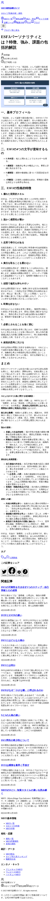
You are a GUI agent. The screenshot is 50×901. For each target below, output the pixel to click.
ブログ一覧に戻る (11, 30)
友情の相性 (11, 844)
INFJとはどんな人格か (13, 640)
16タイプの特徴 (12, 826)
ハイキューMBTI (13, 875)
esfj (5, 558)
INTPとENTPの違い (11, 615)
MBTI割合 (10, 854)
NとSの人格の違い (10, 715)
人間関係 (13, 558)
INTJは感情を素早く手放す (15, 765)
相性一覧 (10, 839)
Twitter (4, 575)
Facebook (11, 575)
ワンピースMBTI (13, 872)
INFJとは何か (8, 665)
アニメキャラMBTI (14, 869)
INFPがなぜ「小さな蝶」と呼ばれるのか (22, 690)
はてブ (25, 575)
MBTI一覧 (10, 823)
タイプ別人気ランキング (16, 857)
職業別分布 (11, 859)
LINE (19, 575)
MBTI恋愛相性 (12, 841)
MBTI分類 (10, 828)
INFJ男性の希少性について (15, 740)
